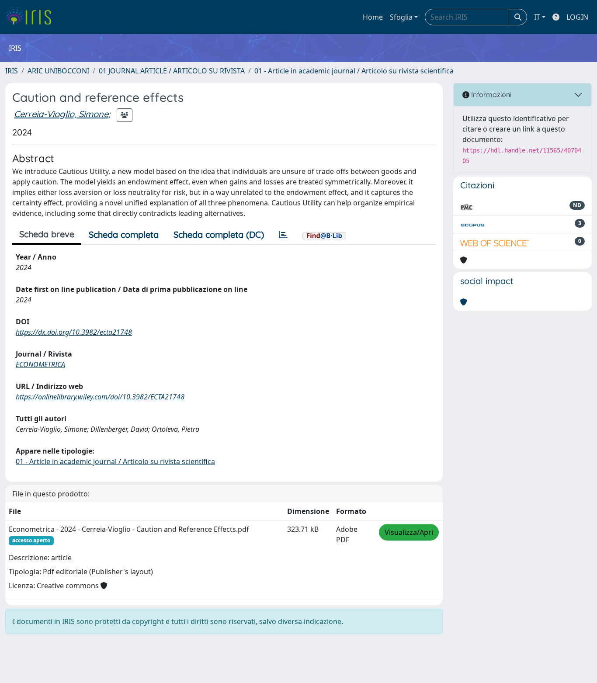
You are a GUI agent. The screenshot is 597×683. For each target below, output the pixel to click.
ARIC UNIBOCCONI (58, 71)
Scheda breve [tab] (46, 234)
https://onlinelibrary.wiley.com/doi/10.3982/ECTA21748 (100, 397)
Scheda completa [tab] (124, 234)
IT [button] (537, 17)
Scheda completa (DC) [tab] (219, 234)
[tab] (283, 234)
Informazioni (490, 94)
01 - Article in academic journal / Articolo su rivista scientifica (354, 71)
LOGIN (577, 17)
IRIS (11, 71)
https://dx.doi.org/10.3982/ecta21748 (74, 332)
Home (373, 17)
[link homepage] (31, 17)
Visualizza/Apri (409, 532)
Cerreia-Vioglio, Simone (61, 113)
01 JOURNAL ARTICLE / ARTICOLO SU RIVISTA (172, 71)
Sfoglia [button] (401, 17)
